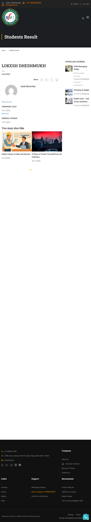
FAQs (3, 501)
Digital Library (67, 496)
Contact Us (66, 473)
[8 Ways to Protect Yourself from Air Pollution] (47, 141)
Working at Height (81, 90)
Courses (4, 487)
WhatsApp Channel (38, 487)
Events (3, 492)
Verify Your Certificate (39, 496)
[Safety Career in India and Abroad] (17, 141)
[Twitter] (46, 79)
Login (87, 4)
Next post (5, 114)
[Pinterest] (51, 79)
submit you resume (69, 492)
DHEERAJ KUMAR (9, 118)
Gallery (3, 496)
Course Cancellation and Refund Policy (74, 518)
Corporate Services (72, 464)
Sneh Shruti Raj (28, 86)
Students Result (14, 50)
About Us (65, 459)
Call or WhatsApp (13, 3)
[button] (30, 169)
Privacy (71, 515)
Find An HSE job (68, 487)
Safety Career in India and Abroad (16, 154)
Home (3, 50)
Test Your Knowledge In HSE (72, 501)
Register (76, 4)
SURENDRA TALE (9, 106)
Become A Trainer (68, 468)
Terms (78, 515)
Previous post (7, 102)
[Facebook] (41, 79)
